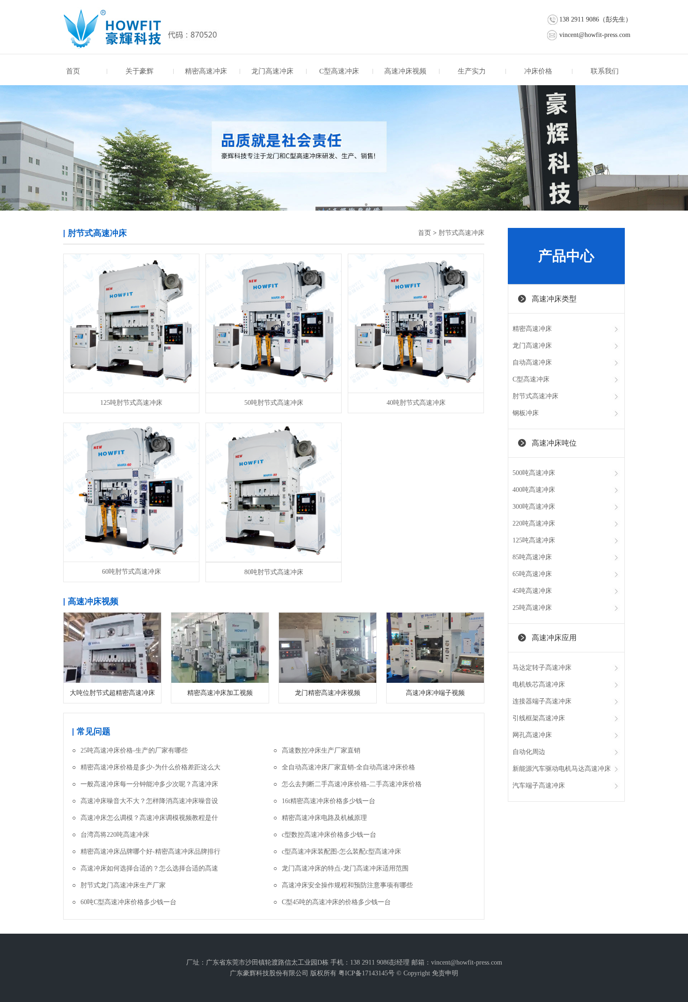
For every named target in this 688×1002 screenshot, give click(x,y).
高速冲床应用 (554, 638)
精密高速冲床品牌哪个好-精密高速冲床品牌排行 (150, 851)
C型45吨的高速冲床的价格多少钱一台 (336, 902)
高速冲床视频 (405, 71)
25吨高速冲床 (532, 607)
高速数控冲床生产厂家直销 (321, 750)
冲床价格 (538, 71)
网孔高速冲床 (532, 735)
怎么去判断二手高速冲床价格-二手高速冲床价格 (352, 784)
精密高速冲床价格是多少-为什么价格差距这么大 (150, 767)
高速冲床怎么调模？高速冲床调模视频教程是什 (149, 817)
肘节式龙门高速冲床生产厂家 (123, 885)
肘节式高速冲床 (461, 232)
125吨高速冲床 (533, 540)
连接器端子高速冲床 (541, 701)
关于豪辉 (139, 71)
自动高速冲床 (532, 362)
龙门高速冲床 (272, 71)
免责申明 (445, 973)
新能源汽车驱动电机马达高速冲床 (561, 768)
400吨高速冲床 (533, 489)
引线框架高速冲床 (538, 718)
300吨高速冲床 (533, 506)
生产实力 (472, 71)
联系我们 (605, 71)
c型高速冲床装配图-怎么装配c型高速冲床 (341, 851)
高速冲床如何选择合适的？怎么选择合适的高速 (149, 868)
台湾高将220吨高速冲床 (115, 834)
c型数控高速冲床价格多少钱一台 (329, 834)
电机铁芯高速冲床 (538, 684)
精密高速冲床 (206, 71)
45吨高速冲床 (532, 590)
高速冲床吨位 (554, 443)
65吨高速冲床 (532, 574)
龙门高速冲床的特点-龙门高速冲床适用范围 (345, 868)
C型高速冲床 (339, 71)
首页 (73, 71)
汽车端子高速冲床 (538, 785)
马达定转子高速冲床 (541, 667)
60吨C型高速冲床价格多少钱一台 (128, 902)
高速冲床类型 (554, 299)
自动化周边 (528, 751)
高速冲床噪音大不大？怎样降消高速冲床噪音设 (149, 801)
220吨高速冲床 (533, 523)
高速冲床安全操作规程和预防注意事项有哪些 (347, 885)
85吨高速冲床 (532, 557)
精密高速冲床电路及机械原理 (324, 817)
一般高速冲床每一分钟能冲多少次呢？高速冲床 (149, 784)
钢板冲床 (525, 413)
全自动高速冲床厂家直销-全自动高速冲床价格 (348, 767)
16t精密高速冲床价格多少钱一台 (328, 801)
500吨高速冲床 (533, 472)
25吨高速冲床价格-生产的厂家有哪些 (134, 750)
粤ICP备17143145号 (366, 973)
